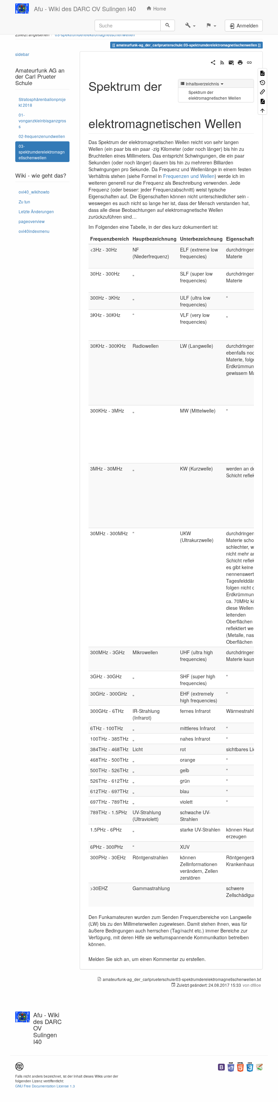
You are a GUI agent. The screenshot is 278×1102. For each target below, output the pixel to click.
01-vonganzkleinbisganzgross (42, 120)
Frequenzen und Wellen (189, 176)
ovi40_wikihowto (34, 192)
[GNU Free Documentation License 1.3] (19, 1065)
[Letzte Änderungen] (222, 61)
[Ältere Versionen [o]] (262, 82)
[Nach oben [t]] (262, 110)
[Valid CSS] (249, 1066)
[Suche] (167, 25)
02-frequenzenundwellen (42, 136)
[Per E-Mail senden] (231, 61)
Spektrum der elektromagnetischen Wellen (214, 95)
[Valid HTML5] (240, 1066)
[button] (190, 25)
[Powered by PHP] (230, 1066)
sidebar (22, 54)
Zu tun (24, 201)
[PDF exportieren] (262, 100)
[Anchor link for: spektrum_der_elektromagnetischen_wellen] (247, 123)
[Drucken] (240, 61)
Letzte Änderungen (36, 211)
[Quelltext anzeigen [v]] (262, 72)
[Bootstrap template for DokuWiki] (221, 1066)
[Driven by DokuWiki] (259, 1066)
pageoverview (32, 221)
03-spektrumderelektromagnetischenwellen (42, 151)
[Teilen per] (213, 61)
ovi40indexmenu (34, 231)
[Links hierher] (262, 91)
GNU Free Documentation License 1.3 (45, 1085)
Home (159, 8)
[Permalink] (249, 61)
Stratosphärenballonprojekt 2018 (42, 102)
